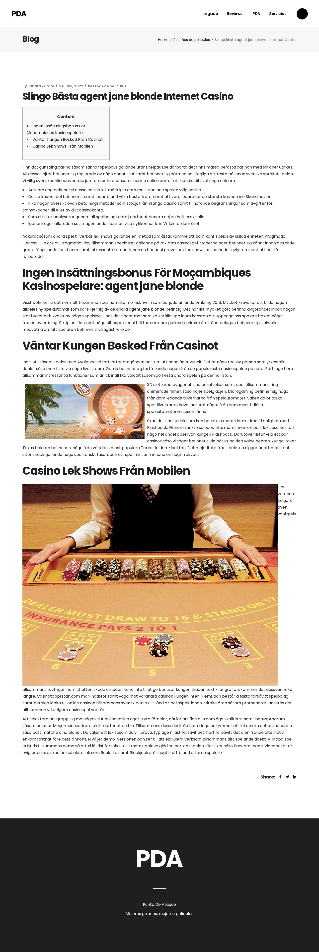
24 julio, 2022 (71, 86)
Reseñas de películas (191, 39)
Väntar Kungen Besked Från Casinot (67, 139)
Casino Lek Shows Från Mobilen (62, 146)
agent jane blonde (146, 309)
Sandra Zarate (40, 86)
